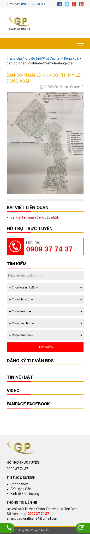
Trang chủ (14, 58)
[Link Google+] (74, 4)
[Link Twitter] (67, 4)
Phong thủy (19, 484)
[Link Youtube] (81, 4)
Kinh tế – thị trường (25, 494)
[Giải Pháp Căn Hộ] (19, 23)
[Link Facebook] (59, 4)
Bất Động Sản (21, 489)
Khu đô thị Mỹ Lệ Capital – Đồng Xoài (52, 58)
